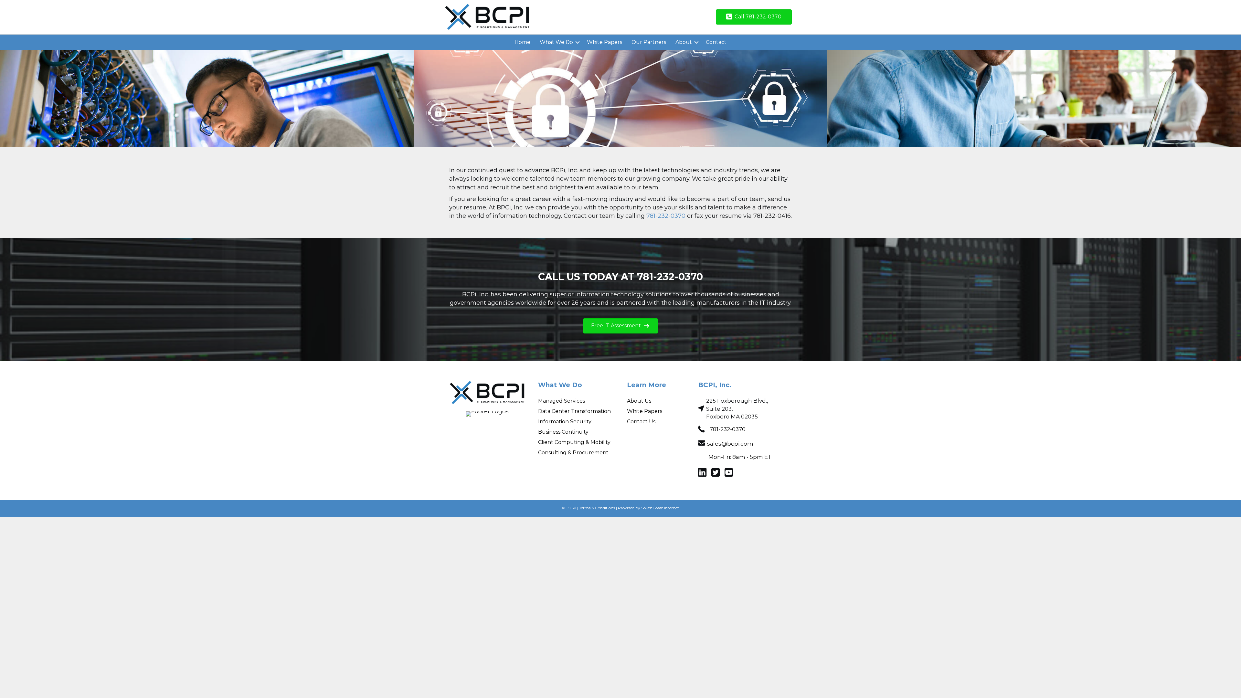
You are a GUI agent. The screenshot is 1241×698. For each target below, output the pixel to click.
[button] (577, 42)
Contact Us (641, 421)
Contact (716, 42)
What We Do (556, 42)
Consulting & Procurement (573, 452)
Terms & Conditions (597, 507)
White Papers (604, 42)
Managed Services (561, 401)
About (683, 42)
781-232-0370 (665, 215)
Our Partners (648, 42)
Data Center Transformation (574, 411)
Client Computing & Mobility (574, 442)
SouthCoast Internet (660, 507)
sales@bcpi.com (730, 443)
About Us (639, 401)
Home (522, 42)
